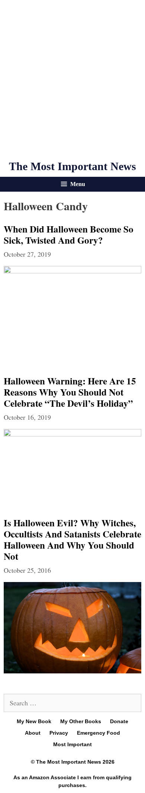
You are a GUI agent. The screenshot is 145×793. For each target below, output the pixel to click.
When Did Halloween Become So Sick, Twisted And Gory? (68, 234)
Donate (119, 721)
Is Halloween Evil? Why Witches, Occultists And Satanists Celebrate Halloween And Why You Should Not (72, 539)
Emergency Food (98, 733)
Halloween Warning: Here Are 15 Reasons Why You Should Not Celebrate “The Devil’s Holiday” (70, 392)
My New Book (34, 721)
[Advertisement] (72, 79)
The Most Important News (72, 166)
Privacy (58, 733)
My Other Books (80, 721)
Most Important (72, 744)
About (33, 733)
